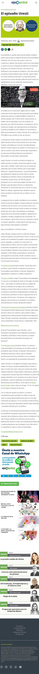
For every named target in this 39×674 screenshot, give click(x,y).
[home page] (19, 2)
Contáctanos (19, 634)
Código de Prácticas (19, 632)
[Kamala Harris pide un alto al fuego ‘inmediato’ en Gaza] (28, 497)
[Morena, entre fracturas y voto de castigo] (28, 509)
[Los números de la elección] (28, 522)
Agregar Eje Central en (11, 45)
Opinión (11, 552)
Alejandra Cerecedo (15, 555)
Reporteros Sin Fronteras (10, 325)
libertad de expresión (9, 441)
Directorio (19, 626)
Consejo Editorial (19, 628)
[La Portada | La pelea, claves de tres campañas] (28, 534)
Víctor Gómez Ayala (15, 592)
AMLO (4, 445)
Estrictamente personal (8, 9)
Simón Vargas (13, 568)
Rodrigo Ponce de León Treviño (15, 580)
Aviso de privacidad (6, 644)
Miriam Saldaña (14, 605)
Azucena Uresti (16, 445)
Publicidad (19, 630)
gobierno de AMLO (27, 441)
